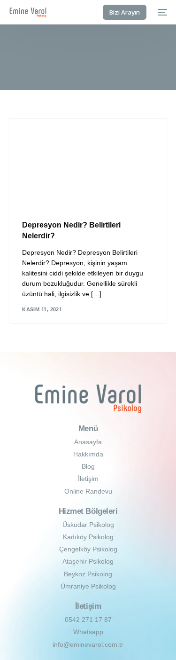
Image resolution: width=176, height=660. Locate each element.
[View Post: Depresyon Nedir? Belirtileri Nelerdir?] (87, 164)
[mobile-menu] (161, 12)
